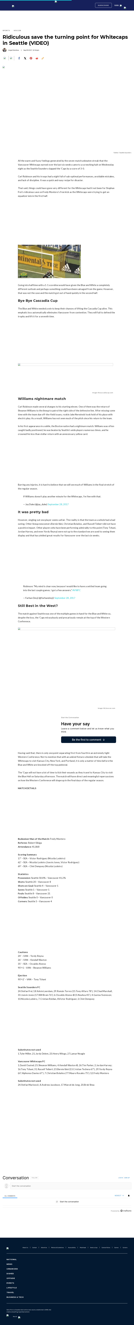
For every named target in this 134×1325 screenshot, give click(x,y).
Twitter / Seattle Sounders (122, 153)
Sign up (127, 1177)
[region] (67, 1194)
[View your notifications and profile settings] (128, 1195)
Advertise (44, 1247)
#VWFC (76, 590)
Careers (125, 1247)
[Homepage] (12, 1247)
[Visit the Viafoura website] (125, 1211)
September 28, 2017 (58, 504)
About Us (25, 1247)
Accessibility (72, 1247)
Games (116, 1247)
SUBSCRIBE (103, 5)
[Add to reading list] (11, 58)
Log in (120, 1177)
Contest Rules (106, 1247)
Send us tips (93, 1247)
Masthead (83, 1247)
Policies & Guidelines (57, 1247)
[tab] (10, 1196)
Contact (34, 1247)
